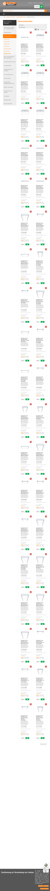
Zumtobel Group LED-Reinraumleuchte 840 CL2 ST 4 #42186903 (40, 642)
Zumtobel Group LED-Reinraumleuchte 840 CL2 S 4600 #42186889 (40, 224)
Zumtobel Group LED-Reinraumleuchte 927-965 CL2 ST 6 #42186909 (24, 718)
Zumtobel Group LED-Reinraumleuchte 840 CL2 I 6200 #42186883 (24, 154)
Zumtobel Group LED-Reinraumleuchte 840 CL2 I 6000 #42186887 (24, 83)
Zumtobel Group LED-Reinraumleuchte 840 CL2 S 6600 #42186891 (40, 378)
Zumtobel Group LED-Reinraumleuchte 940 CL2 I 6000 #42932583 (39, 121)
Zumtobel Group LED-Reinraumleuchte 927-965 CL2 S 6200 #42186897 (39, 263)
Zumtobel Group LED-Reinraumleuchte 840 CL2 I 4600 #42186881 (24, 45)
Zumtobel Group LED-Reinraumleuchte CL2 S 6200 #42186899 (25, 301)
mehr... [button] (22, 65)
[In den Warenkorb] (27, 65)
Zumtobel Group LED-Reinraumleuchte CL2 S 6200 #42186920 (25, 340)
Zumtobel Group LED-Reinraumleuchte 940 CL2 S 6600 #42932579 (24, 529)
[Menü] (48, 863)
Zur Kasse (30, 2)
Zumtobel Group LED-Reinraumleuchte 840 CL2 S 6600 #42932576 (24, 492)
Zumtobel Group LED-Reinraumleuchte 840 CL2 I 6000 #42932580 (39, 83)
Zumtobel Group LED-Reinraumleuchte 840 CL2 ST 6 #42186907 (40, 679)
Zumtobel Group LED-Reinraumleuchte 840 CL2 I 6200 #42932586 (24, 187)
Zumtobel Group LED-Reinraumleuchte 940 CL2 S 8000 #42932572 (24, 604)
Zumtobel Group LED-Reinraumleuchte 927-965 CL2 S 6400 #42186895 (39, 340)
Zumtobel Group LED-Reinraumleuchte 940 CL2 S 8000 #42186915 (40, 529)
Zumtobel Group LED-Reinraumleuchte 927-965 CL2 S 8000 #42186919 (24, 567)
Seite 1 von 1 (43, 29)
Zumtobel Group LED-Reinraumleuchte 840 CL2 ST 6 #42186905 (25, 679)
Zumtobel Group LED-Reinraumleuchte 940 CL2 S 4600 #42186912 (24, 262)
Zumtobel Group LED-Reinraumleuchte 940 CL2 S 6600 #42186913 (24, 454)
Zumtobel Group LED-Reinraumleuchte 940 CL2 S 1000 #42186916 (24, 224)
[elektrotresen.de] (9, 3)
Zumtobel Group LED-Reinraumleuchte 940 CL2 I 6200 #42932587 (39, 187)
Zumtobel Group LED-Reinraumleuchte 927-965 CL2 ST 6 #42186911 (39, 718)
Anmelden (41, 2)
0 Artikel (37, 6)
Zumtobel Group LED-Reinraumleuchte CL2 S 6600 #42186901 (40, 417)
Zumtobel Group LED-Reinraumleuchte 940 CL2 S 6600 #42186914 (40, 454)
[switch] (46, 871)
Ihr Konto (35, 2)
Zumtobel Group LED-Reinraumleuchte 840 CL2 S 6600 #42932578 (40, 492)
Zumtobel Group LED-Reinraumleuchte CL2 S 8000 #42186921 (40, 566)
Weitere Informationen (44, 888)
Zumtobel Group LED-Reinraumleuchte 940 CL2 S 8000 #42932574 (40, 604)
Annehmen (46, 885)
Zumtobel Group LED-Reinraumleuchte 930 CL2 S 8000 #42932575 (24, 642)
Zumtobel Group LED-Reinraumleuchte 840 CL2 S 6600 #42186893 (24, 417)
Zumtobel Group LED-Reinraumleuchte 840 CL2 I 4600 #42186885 (39, 45)
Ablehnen (40, 885)
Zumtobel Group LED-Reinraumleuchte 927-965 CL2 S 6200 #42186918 (39, 301)
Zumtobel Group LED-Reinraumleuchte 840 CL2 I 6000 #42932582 (24, 121)
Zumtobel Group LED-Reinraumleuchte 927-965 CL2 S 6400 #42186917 (24, 379)
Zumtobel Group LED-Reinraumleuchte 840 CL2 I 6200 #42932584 (39, 154)
